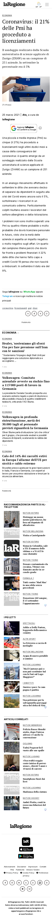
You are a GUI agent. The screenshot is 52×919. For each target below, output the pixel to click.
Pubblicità (20, 870)
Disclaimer (21, 867)
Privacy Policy (12, 873)
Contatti (43, 867)
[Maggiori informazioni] (40, 128)
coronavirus (7, 308)
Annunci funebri (33, 870)
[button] (5, 882)
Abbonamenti (9, 867)
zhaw (35, 308)
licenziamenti (20, 308)
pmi (29, 308)
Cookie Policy (28, 873)
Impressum (33, 867)
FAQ (12, 870)
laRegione (8, 119)
